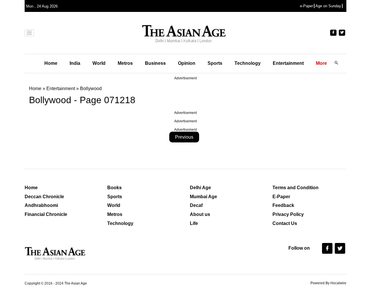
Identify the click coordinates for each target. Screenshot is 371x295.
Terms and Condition (295, 187)
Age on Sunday (328, 6)
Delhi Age (200, 187)
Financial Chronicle (46, 214)
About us (200, 214)
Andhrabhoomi (41, 205)
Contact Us (284, 223)
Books (114, 187)
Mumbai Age (203, 196)
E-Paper (281, 196)
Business (155, 63)
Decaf (196, 205)
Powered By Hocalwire (328, 283)
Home (50, 63)
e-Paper (306, 6)
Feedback (283, 205)
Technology (247, 63)
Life (194, 223)
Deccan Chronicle (44, 196)
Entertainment (288, 63)
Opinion (186, 63)
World (99, 63)
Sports (215, 63)
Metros (125, 63)
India (75, 63)
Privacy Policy (288, 214)
